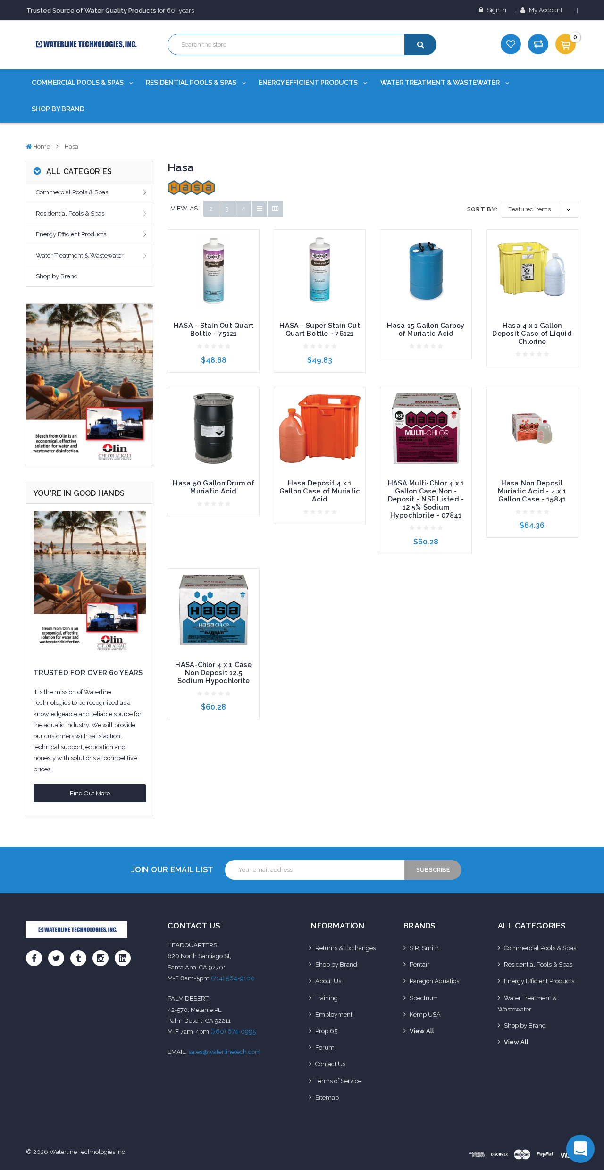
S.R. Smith (424, 948)
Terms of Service (338, 1081)
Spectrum (424, 998)
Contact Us (330, 1064)
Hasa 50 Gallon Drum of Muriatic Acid (213, 487)
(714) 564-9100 (233, 978)
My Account (546, 10)
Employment (333, 1014)
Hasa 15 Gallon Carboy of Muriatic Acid (425, 329)
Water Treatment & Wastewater (440, 82)
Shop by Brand (58, 109)
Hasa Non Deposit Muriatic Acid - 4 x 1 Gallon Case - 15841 (532, 491)
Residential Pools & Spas (192, 82)
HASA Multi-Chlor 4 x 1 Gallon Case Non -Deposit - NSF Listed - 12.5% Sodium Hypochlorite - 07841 (426, 499)
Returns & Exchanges (345, 948)
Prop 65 (326, 1031)
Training (326, 998)
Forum (325, 1047)
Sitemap (327, 1097)
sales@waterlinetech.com (224, 1051)
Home (41, 146)
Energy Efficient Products (309, 82)
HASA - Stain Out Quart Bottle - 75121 (214, 329)
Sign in (496, 10)
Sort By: (482, 209)
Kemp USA (425, 1014)
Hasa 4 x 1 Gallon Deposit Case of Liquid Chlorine (532, 333)
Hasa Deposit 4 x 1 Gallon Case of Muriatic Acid (320, 491)
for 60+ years (110, 10)
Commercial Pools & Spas (78, 82)
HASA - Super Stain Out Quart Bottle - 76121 (319, 329)
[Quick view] (213, 254)
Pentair (419, 964)
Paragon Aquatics (434, 981)
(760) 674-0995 (233, 1031)
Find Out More (90, 793)
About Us (328, 981)
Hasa (71, 146)
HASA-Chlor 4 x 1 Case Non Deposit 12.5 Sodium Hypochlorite (213, 673)
